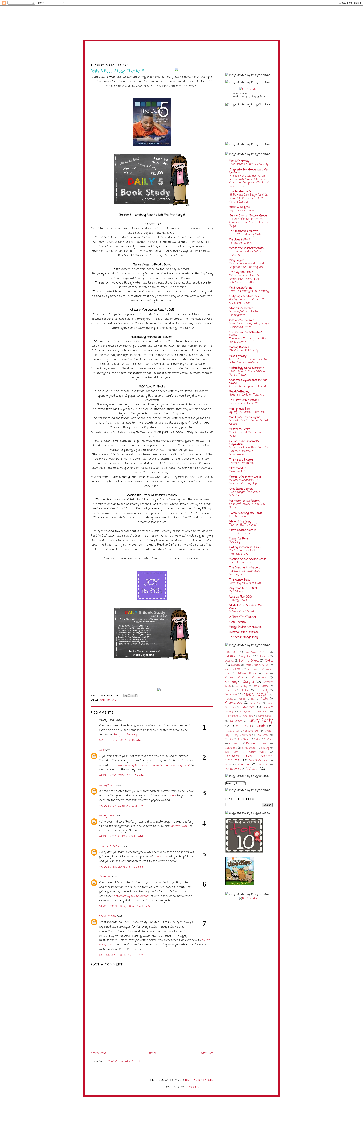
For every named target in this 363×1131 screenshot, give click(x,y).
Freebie (264, 699)
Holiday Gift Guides (240, 243)
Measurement (251, 731)
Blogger (192, 1087)
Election (245, 691)
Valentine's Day (258, 761)
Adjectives (246, 657)
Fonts (253, 699)
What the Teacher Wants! (246, 248)
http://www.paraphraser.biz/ (132, 896)
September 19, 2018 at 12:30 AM (125, 906)
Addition (230, 656)
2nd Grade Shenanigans (244, 417)
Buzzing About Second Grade (247, 559)
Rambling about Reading (245, 501)
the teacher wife (240, 191)
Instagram (245, 712)
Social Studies (249, 748)
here (173, 796)
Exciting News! (238, 600)
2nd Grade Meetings (256, 652)
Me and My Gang (240, 522)
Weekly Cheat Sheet (241, 612)
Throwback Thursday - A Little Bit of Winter (247, 340)
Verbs (228, 765)
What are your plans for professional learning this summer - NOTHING (244, 278)
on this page (179, 826)
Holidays (247, 707)
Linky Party (260, 720)
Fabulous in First (239, 240)
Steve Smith (107, 916)
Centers (252, 669)
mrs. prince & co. (239, 409)
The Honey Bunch (240, 580)
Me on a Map (232, 731)
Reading (251, 743)
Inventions (248, 716)
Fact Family (261, 691)
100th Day (231, 652)
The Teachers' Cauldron (243, 231)
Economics (230, 690)
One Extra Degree (241, 489)
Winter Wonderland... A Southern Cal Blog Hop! (243, 482)
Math (261, 726)
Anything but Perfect (243, 588)
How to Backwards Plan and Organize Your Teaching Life (246, 265)
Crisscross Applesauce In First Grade (248, 381)
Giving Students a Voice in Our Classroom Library (248, 301)
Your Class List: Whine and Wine (245, 434)
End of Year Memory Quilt (245, 234)
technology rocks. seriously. (246, 368)
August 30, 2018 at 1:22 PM (121, 867)
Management (243, 726)
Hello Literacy (237, 356)
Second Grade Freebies (244, 632)
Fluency (229, 699)
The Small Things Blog (243, 637)
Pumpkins (234, 744)
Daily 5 (111, 700)
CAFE (103, 700)
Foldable (241, 699)
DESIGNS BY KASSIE (199, 1080)
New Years (262, 735)
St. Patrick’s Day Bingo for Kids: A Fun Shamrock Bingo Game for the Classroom (248, 198)
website (162, 857)
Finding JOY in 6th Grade (245, 477)
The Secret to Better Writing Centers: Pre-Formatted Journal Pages (248, 222)
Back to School (249, 661)
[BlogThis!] (129, 695)
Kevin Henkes (265, 716)
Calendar (235, 665)
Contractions (259, 678)
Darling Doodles (239, 347)
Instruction (262, 712)
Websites (263, 765)
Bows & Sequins (239, 207)
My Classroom (243, 735)
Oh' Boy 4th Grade (241, 272)
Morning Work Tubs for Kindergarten (244, 313)
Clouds (265, 673)
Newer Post (98, 1053)
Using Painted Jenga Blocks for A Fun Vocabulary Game (248, 361)
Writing (252, 769)
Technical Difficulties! (241, 463)
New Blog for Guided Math (245, 583)
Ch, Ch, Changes (238, 516)
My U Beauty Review (241, 210)
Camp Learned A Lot (256, 665)
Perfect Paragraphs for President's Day (243, 552)
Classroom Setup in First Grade (248, 386)
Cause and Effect (234, 669)
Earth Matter (260, 686)
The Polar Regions (240, 562)
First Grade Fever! (240, 288)
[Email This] (125, 695)
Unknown (105, 877)
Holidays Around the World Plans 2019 (245, 253)
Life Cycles (236, 721)
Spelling (265, 748)
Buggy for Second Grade (181, 54)
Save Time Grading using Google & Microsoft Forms (249, 325)
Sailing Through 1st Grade (245, 547)
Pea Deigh (235, 542)
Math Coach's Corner (242, 530)
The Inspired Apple (241, 460)
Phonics (229, 739)
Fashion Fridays (254, 694)
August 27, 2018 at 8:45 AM (121, 806)
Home (153, 1053)
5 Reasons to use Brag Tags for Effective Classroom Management (248, 451)
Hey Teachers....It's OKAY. (243, 403)
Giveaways (233, 703)
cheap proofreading (125, 735)
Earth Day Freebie (240, 533)
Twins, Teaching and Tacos (245, 513)
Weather (244, 765)
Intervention (231, 716)
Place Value (243, 739)
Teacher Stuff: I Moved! (243, 525)
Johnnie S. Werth (110, 846)
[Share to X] (132, 695)
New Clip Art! (237, 471)
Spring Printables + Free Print (247, 412)
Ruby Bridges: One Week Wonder (244, 494)
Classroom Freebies (241, 320)
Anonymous (107, 785)
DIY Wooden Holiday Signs (245, 351)
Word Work (233, 769)
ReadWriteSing (239, 392)
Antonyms (263, 657)
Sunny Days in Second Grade (248, 216)
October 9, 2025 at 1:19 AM (121, 955)
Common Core (234, 678)
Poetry (257, 739)
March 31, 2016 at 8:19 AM (120, 740)
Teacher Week (256, 752)
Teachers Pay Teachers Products (249, 758)
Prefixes (268, 739)
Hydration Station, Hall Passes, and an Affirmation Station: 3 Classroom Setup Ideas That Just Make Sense (249, 181)
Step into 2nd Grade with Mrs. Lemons (249, 171)
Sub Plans (231, 752)
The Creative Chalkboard (244, 568)
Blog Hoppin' (236, 260)
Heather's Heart (239, 429)
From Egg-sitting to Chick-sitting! (249, 291)
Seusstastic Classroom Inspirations (244, 442)
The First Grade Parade (244, 400)
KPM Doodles (237, 468)
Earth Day (241, 686)
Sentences (231, 748)
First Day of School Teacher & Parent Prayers (247, 373)
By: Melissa (236, 591)
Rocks (266, 743)
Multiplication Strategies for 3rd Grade (248, 422)
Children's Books (246, 674)
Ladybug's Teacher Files (244, 296)
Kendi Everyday (239, 161)
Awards (229, 661)
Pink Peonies (237, 622)
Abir (101, 750)
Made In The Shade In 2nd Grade (246, 607)
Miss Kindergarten (241, 308)
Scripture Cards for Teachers (246, 395)
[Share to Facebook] (136, 695)
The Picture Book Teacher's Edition (246, 334)
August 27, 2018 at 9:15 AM (121, 836)
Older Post (206, 1053)
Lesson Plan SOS (240, 597)
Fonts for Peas (238, 539)
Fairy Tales (231, 695)
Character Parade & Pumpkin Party (247, 506)
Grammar (255, 703)
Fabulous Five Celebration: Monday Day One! (244, 572)
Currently (231, 682)
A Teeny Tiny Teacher (242, 617)
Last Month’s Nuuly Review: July (248, 164)
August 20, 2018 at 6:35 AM (121, 775)
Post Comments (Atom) (124, 1061)
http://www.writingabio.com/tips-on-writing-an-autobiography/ (149, 765)
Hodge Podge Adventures (245, 627)
